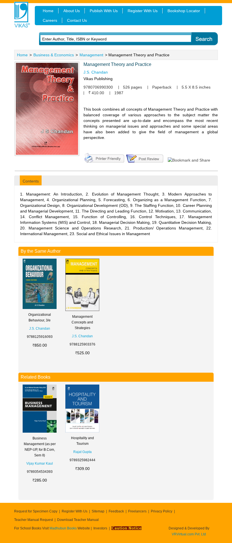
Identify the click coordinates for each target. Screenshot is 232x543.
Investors (100, 528)
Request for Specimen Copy (35, 511)
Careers (50, 20)
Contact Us (77, 20)
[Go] (204, 39)
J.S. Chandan (95, 72)
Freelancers (137, 511)
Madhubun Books (64, 528)
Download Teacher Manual (78, 520)
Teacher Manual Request (33, 520)
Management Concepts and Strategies (82, 322)
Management (91, 55)
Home (22, 55)
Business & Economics (53, 55)
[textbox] (108, 39)
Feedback (116, 511)
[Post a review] (145, 157)
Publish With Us (104, 10)
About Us (71, 10)
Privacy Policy (161, 511)
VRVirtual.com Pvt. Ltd (189, 534)
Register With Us (74, 511)
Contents (31, 181)
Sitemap (98, 511)
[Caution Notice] (126, 528)
